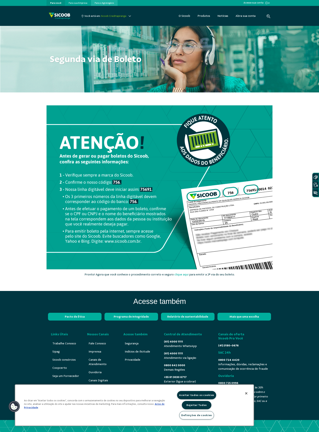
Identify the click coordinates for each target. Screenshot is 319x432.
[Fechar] (246, 393)
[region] (134, 405)
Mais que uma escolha (244, 316)
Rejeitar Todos (196, 405)
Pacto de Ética (75, 316)
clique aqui (181, 274)
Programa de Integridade (131, 316)
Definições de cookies (196, 415)
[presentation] (56, 3)
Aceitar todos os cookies (196, 395)
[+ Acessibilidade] (315, 193)
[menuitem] (56, 3)
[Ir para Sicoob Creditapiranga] (59, 16)
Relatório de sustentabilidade (187, 316)
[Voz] (315, 185)
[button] (14, 406)
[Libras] (315, 177)
